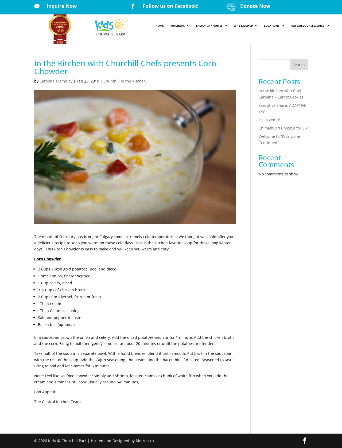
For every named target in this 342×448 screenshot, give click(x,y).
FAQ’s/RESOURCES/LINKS (307, 25)
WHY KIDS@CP (243, 25)
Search (299, 64)
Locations (271, 25)
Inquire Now (62, 6)
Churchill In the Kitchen (124, 81)
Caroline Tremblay (56, 81)
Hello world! (269, 119)
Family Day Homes (209, 25)
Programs (177, 25)
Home (160, 25)
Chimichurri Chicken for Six (283, 128)
